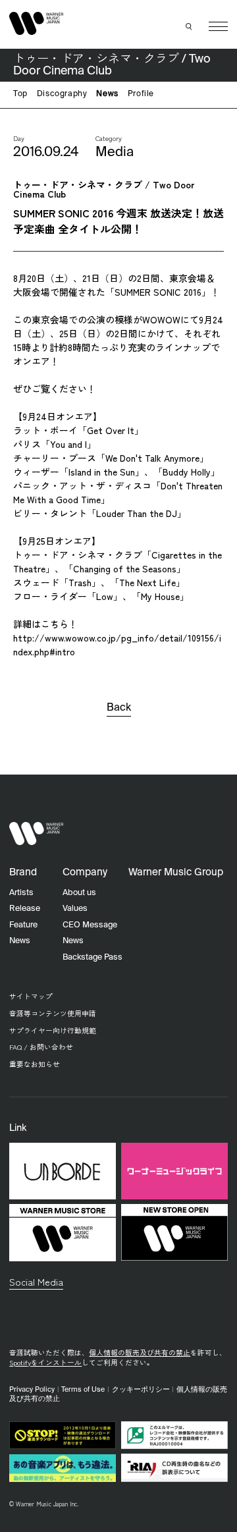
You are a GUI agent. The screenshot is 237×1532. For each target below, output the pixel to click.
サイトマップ (31, 996)
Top (20, 94)
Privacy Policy (32, 1389)
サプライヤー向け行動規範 (52, 1030)
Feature (23, 925)
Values (75, 908)
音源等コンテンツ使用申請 (52, 1013)
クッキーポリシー (141, 1389)
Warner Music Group (175, 872)
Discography (62, 94)
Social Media (36, 1281)
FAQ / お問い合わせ (41, 1047)
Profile (141, 94)
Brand (23, 872)
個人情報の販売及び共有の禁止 (139, 1352)
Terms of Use (83, 1389)
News (107, 94)
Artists (21, 893)
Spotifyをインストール (45, 1362)
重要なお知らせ (34, 1064)
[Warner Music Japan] (36, 834)
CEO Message (90, 925)
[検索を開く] (189, 26)
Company (85, 872)
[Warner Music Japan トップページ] (36, 24)
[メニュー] (218, 26)
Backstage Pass (92, 957)
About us (79, 893)
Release (24, 908)
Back (119, 708)
